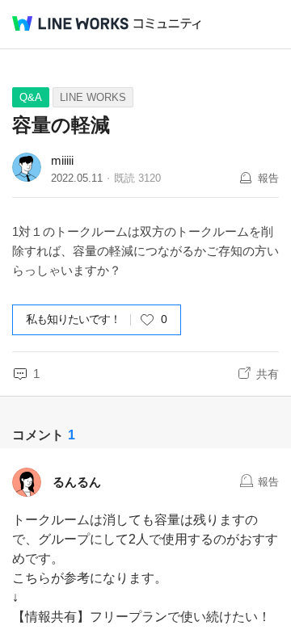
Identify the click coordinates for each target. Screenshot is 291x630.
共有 (267, 374)
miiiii (62, 160)
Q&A (30, 97)
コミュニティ (167, 24)
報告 (268, 178)
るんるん (77, 482)
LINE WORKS (93, 97)
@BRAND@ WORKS (70, 23)
